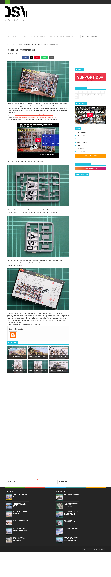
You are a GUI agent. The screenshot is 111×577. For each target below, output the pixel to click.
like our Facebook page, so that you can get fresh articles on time (36, 117)
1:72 (85, 91)
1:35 (77, 91)
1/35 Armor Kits (81, 139)
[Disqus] (38, 404)
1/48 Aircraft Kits (81, 136)
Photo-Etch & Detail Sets (83, 151)
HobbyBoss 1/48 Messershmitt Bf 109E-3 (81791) (70, 522)
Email (51, 57)
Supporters (69, 36)
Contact (95, 549)
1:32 (89, 91)
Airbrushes (79, 145)
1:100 (89, 94)
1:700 (102, 91)
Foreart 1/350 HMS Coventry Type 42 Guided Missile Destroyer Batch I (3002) (71, 539)
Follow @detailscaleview (90, 168)
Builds (62, 36)
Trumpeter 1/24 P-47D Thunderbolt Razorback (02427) (19, 505)
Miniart (40, 44)
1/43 (77, 97)
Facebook (25, 57)
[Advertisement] (74, 19)
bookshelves (27, 44)
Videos (56, 36)
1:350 (94, 94)
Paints (30, 36)
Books (50, 36)
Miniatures (43, 36)
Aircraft (14, 36)
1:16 (77, 94)
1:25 (103, 94)
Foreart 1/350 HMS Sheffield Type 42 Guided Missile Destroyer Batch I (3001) (71, 513)
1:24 (93, 91)
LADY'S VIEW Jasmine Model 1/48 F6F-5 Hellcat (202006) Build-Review (19, 539)
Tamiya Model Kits (81, 132)
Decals (36, 36)
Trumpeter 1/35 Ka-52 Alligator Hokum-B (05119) (20, 529)
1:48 (81, 91)
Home (7, 36)
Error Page (101, 549)
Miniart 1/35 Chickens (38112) (21, 520)
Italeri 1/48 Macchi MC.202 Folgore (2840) (20, 512)
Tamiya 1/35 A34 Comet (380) (71, 494)
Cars (24, 36)
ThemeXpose (15, 549)
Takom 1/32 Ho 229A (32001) (71, 528)
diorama (34, 44)
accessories (19, 44)
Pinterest (37, 57)
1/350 (99, 94)
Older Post (64, 481)
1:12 (81, 94)
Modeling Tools (81, 148)
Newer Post (12, 481)
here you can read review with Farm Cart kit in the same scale (34, 115)
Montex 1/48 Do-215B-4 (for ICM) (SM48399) (71, 504)
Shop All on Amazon (90, 156)
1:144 (98, 91)
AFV (20, 36)
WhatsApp (44, 57)
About (89, 549)
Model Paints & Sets (82, 142)
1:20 (85, 94)
